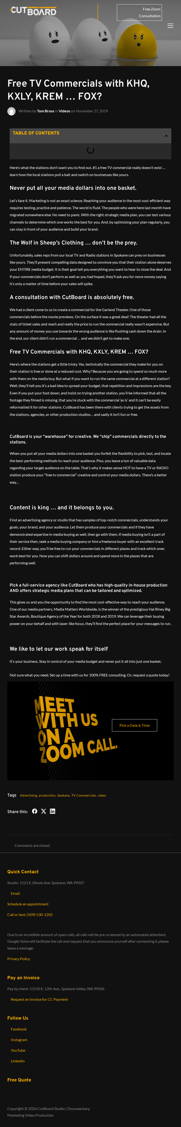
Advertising (28, 795)
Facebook (18, 1029)
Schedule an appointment (28, 904)
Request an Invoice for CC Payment (39, 999)
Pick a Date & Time (134, 725)
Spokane (63, 795)
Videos (64, 111)
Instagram (18, 1039)
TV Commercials (83, 795)
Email (15, 893)
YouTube (17, 1050)
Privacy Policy (18, 958)
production (47, 795)
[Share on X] (43, 812)
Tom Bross (45, 111)
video (102, 795)
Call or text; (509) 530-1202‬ (30, 914)
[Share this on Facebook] (34, 812)
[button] (166, 136)
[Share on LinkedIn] (52, 812)
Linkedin (17, 1061)
